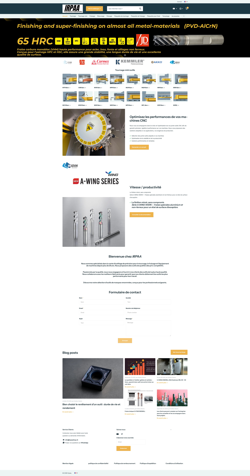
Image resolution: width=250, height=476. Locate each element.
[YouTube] (118, 434)
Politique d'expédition (148, 463)
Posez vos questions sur (76, 443)
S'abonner (123, 448)
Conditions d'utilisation (174, 463)
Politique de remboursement (124, 463)
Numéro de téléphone (133, 308)
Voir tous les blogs (179, 352)
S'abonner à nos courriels (125, 438)
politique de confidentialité (98, 463)
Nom (81, 298)
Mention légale (67, 463)
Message (129, 318)
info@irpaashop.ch (71, 440)
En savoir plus (67, 412)
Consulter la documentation (141, 214)
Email (81, 308)
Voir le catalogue (94, 8)
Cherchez (140, 8)
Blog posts (70, 353)
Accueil (64, 16)
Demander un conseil (139, 147)
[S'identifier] (181, 8)
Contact (179, 1)
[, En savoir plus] (175, 8)
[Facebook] (121, 434)
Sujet (81, 318)
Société (128, 298)
